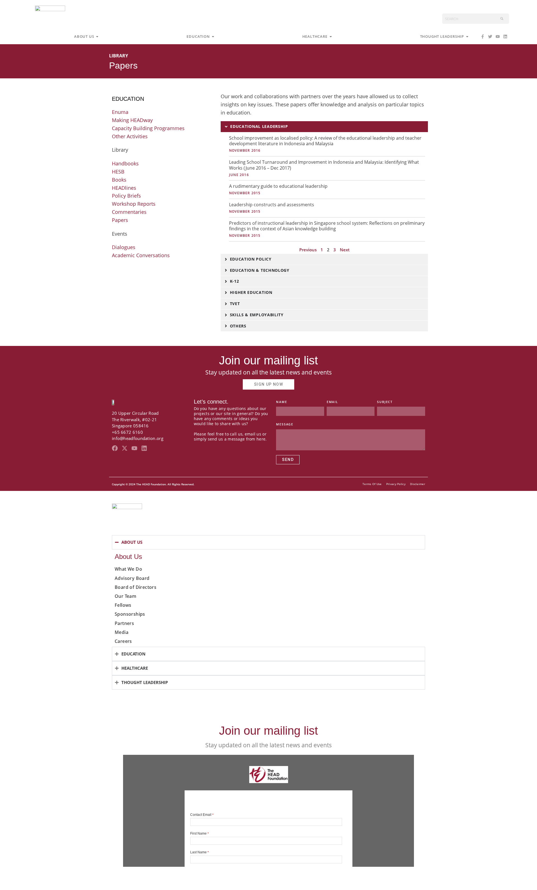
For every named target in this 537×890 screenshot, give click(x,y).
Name (281, 402)
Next (345, 249)
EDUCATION (128, 99)
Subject (385, 402)
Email (332, 402)
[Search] (502, 18)
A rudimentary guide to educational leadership (278, 186)
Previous (308, 249)
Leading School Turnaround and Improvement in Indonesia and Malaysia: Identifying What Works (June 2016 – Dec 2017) (324, 165)
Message (284, 424)
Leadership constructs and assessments (271, 205)
